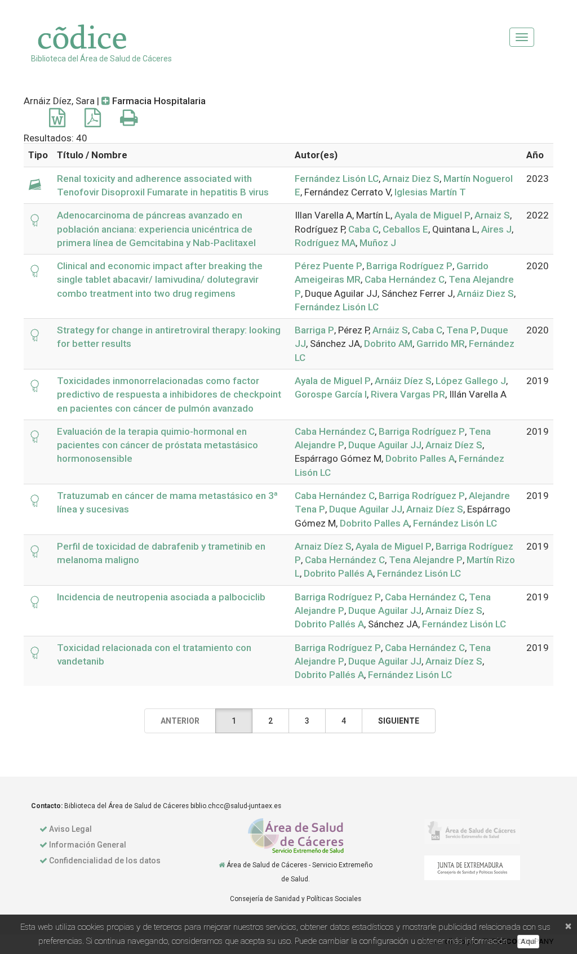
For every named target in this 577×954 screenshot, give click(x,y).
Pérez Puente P (328, 265)
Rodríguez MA (325, 242)
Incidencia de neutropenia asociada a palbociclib (161, 597)
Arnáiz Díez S (403, 380)
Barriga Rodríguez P (409, 265)
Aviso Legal (70, 828)
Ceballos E (405, 229)
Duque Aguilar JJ (384, 445)
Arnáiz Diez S (485, 293)
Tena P (461, 330)
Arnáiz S (390, 330)
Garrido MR (440, 343)
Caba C (363, 229)
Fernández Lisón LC (337, 178)
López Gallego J (471, 380)
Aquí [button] (528, 941)
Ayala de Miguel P (432, 215)
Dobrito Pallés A (338, 573)
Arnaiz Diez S (411, 178)
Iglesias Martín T (430, 192)
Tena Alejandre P (426, 559)
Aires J (496, 229)
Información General (87, 844)
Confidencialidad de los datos (105, 860)
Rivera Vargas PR (408, 394)
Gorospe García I (331, 394)
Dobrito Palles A (420, 458)
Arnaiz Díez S (453, 445)
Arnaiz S (492, 215)
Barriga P (314, 330)
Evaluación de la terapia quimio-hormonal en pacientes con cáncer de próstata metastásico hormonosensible (157, 445)
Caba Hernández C (405, 279)
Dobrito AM (388, 343)
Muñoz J (377, 242)
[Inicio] (222, 865)
